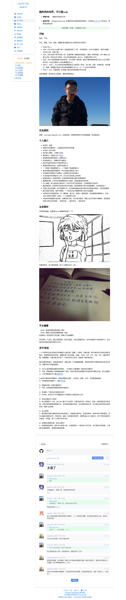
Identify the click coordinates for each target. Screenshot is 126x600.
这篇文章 (59, 374)
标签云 (19, 24)
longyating (50, 536)
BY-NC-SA (96, 21)
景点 (61, 155)
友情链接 (20, 37)
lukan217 (50, 513)
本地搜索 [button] (20, 51)
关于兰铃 (20, 20)
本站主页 (20, 14)
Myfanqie (50, 464)
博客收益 (20, 41)
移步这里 (62, 381)
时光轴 (19, 17)
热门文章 (20, 44)
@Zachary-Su (53, 527)
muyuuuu (50, 476)
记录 (18, 47)
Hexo (68, 592)
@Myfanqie (53, 479)
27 (40, 444)
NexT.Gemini (75, 592)
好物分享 (20, 30)
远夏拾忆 (20, 27)
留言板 (19, 34)
